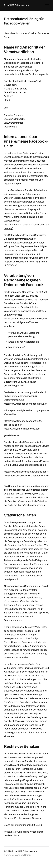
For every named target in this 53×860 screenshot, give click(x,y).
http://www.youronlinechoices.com (22, 428)
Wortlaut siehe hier (28, 299)
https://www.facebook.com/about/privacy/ (26, 403)
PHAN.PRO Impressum (16, 5)
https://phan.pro (12, 183)
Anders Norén (23, 855)
